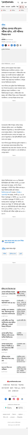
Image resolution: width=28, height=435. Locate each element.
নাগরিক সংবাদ (6, 385)
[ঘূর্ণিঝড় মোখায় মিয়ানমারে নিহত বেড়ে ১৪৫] (21, 360)
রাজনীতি (13, 7)
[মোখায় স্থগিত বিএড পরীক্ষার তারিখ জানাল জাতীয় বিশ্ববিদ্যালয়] (21, 336)
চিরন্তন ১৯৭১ (17, 388)
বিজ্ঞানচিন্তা (21, 385)
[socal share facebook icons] (3, 46)
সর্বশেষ (3, 7)
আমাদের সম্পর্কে (6, 414)
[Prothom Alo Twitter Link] (11, 399)
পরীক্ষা (3, 25)
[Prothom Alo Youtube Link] (19, 399)
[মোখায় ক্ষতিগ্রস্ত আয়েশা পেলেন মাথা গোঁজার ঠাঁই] (21, 294)
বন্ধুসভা (11, 388)
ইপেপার (23, 388)
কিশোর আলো (14, 385)
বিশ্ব (17, 7)
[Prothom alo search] (18, 2)
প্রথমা (9, 391)
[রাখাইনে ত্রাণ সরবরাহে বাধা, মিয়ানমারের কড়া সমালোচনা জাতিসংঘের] (21, 313)
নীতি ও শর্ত (5, 417)
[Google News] (22, 399)
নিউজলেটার (19, 417)
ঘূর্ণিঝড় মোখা (13, 254)
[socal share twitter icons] (6, 46)
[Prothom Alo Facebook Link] (7, 399)
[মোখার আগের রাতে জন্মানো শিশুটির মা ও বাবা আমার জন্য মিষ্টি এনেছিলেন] (21, 348)
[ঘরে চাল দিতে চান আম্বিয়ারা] (21, 369)
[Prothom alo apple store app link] (19, 408)
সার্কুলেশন (20, 414)
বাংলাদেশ (8, 7)
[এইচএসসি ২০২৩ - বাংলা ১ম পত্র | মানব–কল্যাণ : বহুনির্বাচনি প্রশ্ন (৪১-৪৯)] (21, 303)
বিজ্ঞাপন (14, 414)
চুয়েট (21, 254)
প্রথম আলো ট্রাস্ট (5, 388)
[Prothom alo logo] (14, 382)
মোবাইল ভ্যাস (15, 391)
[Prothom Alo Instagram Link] (15, 399)
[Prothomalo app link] (8, 408)
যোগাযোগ (12, 417)
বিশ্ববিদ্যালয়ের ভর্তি (6, 192)
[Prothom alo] (7, 2)
